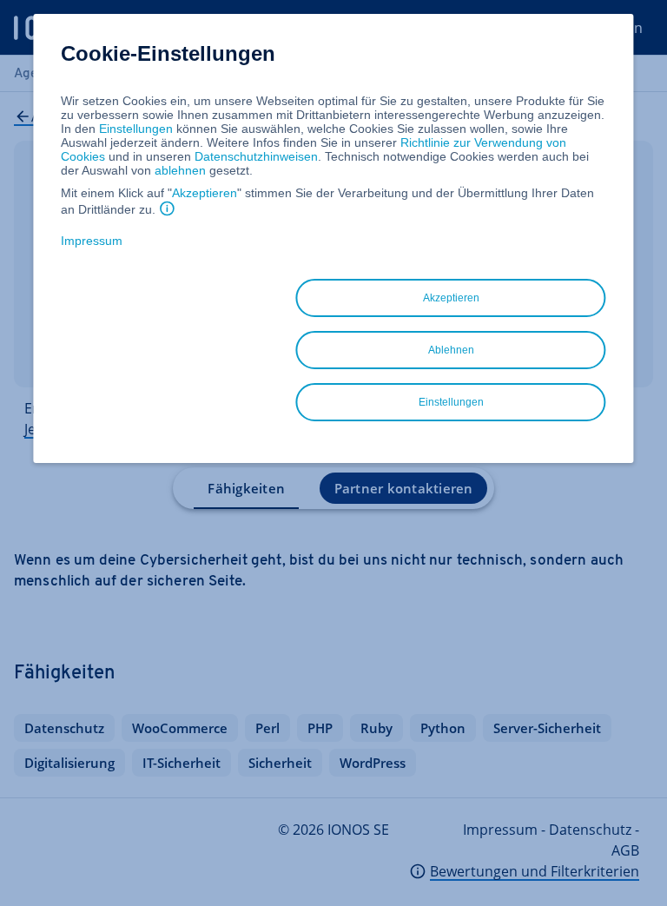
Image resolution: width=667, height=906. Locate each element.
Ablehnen (451, 350)
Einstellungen (136, 129)
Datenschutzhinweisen (256, 156)
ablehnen (180, 170)
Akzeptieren (204, 193)
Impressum (91, 241)
